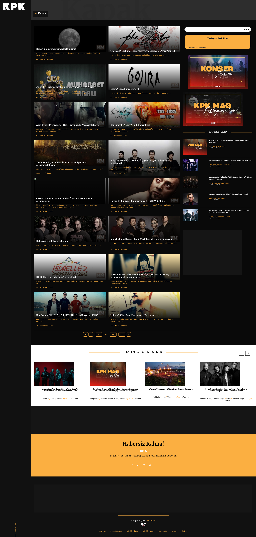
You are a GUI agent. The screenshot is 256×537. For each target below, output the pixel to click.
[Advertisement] (212, 252)
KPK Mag (102, 531)
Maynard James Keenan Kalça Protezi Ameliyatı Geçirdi (228, 194)
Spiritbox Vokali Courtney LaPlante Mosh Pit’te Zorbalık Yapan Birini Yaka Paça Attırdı (226, 390)
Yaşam (223, 146)
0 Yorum (74, 399)
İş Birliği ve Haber (116, 531)
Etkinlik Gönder (148, 531)
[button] (241, 353)
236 (122, 334)
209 (112, 334)
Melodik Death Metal (214, 183)
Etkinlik (211, 216)
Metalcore (224, 164)
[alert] (217, 47)
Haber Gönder (162, 531)
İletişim (184, 531)
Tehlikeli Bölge (217, 146)
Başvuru (174, 531)
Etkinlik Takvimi (132, 531)
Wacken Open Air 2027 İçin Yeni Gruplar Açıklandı (171, 389)
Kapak (219, 164)
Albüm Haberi (212, 164)
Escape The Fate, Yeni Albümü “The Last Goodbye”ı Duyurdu (230, 160)
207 (98, 334)
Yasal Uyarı (151, 521)
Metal (210, 146)
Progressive (94, 399)
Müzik (229, 164)
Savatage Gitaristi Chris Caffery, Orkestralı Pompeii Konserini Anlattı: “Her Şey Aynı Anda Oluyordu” (115, 390)
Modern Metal (206, 399)
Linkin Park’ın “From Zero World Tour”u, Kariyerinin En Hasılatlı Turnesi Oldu (60, 390)
